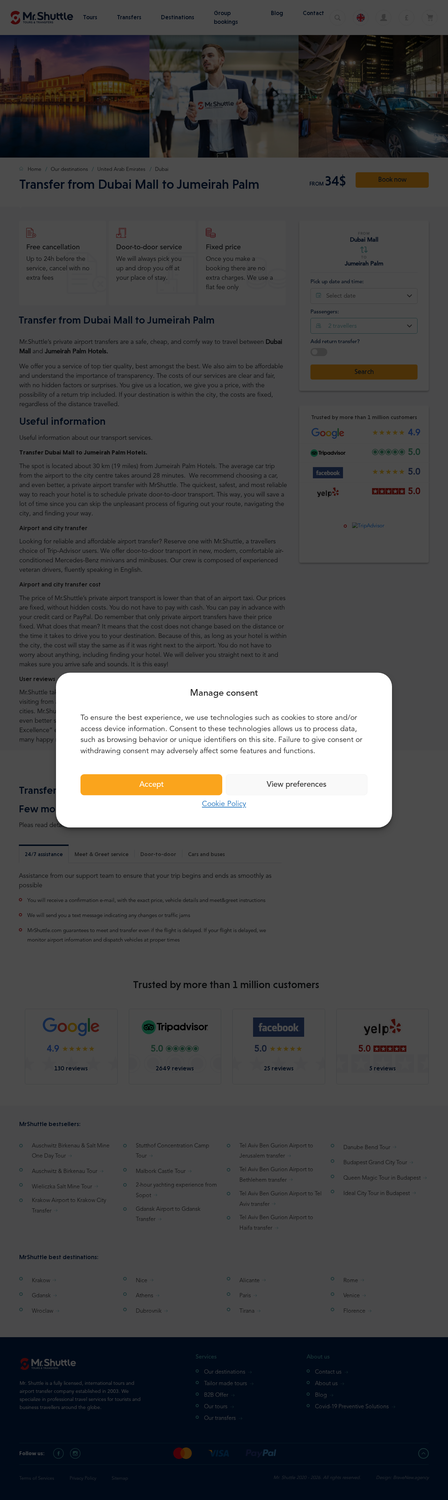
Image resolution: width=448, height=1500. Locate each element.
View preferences (297, 785)
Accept (151, 785)
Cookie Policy (224, 804)
